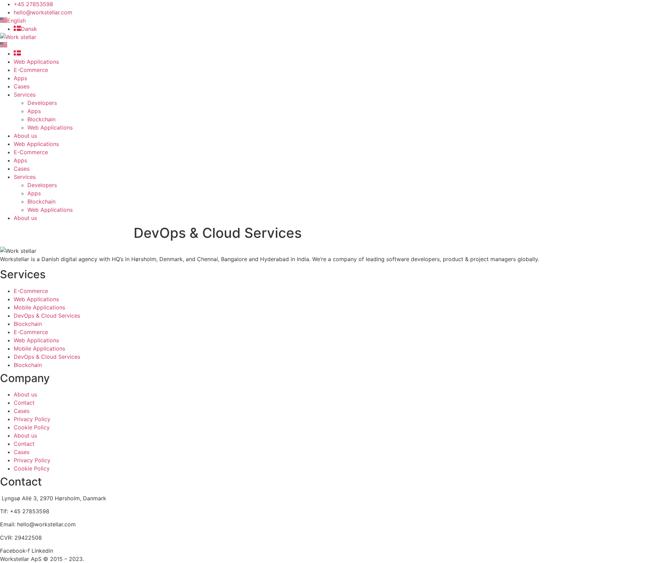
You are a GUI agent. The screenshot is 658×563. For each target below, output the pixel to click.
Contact (24, 402)
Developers (42, 102)
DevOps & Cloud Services (47, 315)
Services (25, 94)
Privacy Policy (32, 419)
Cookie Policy (32, 427)
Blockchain (41, 119)
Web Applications (36, 61)
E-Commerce (31, 69)
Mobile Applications (39, 307)
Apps (20, 78)
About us (25, 135)
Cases (21, 86)
